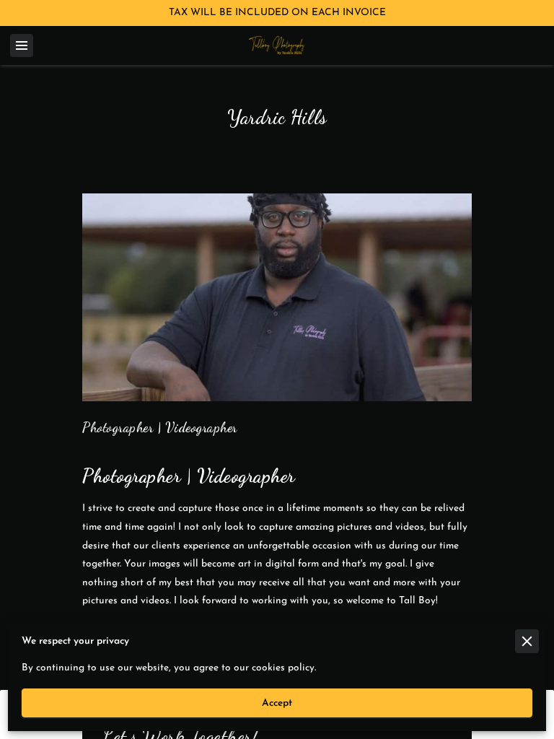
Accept (277, 703)
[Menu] (21, 45)
